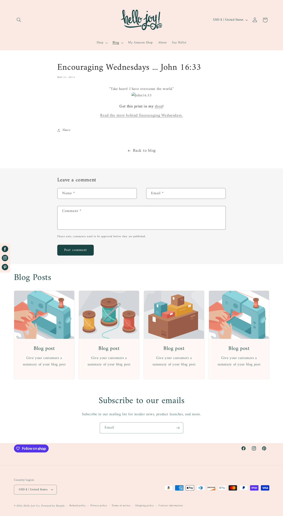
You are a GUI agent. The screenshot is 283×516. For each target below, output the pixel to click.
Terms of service (121, 506)
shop (159, 106)
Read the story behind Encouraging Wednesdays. (141, 115)
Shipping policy (144, 506)
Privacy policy (98, 506)
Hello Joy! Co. (32, 505)
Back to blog (144, 150)
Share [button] (66, 130)
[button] (19, 20)
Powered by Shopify (53, 505)
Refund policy (77, 506)
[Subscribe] (178, 427)
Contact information (171, 506)
